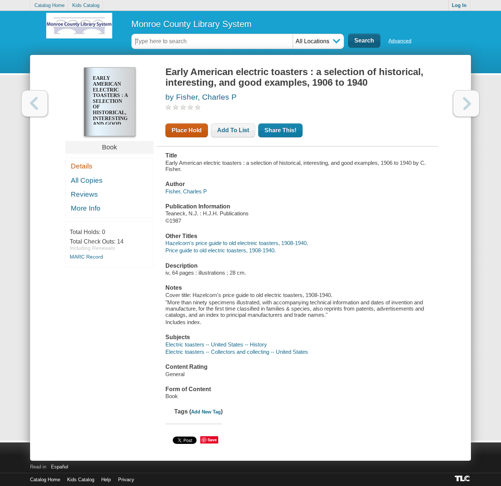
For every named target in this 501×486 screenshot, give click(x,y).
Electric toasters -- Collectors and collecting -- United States (236, 352)
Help (106, 479)
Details (81, 166)
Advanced (400, 41)
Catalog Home (49, 5)
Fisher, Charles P (186, 191)
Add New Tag (206, 412)
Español (59, 467)
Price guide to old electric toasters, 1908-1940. (220, 250)
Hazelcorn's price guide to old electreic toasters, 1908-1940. (236, 243)
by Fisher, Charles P (201, 97)
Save (212, 439)
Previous (34, 103)
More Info (85, 208)
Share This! (280, 130)
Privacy (126, 479)
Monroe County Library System (191, 24)
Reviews (84, 194)
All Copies (87, 180)
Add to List (233, 130)
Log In (459, 5)
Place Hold (187, 130)
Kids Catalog (85, 5)
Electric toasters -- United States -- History (216, 344)
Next (466, 103)
